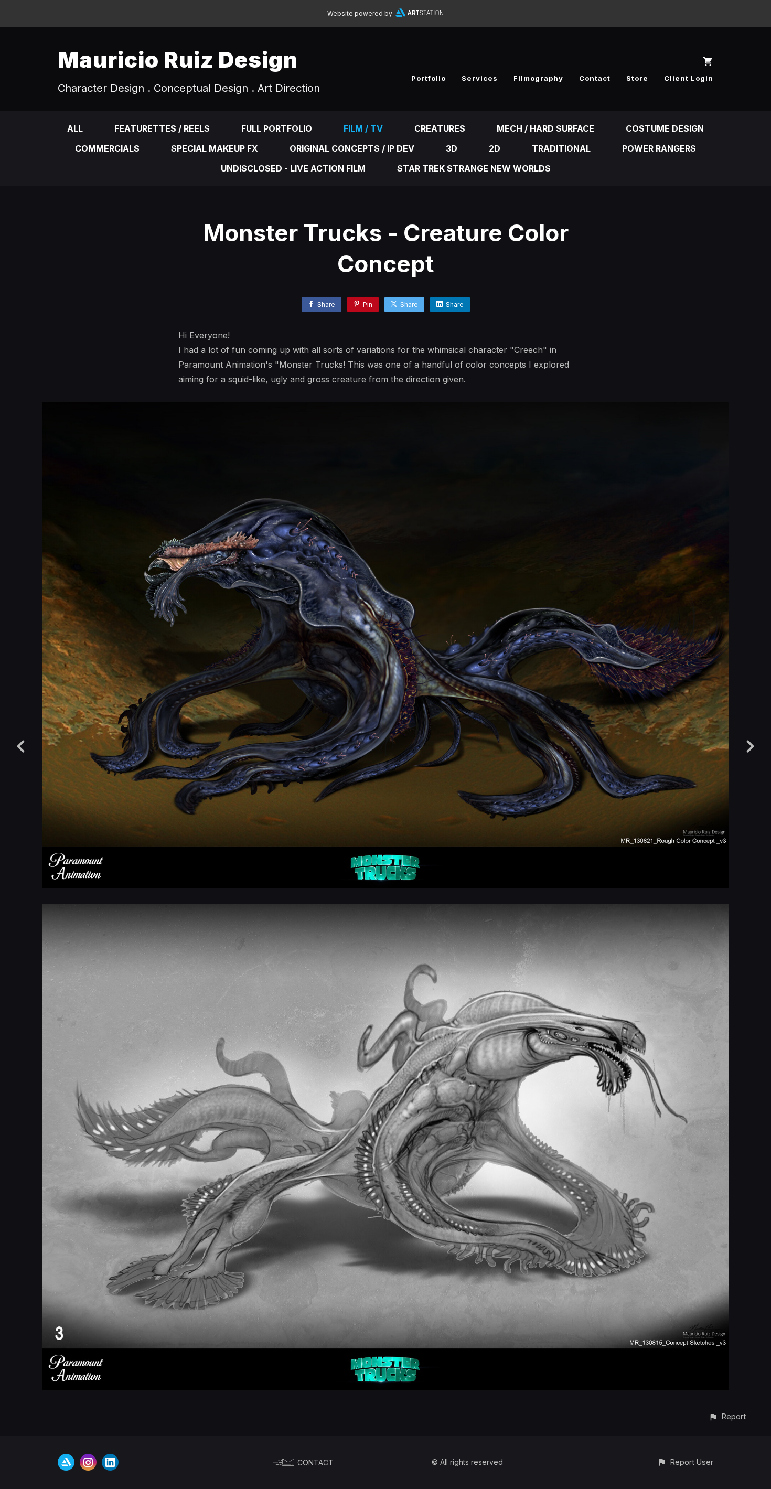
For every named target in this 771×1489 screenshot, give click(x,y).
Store (637, 78)
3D (451, 148)
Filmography (538, 78)
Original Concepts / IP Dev (352, 148)
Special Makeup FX (214, 148)
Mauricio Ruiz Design (178, 59)
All (75, 128)
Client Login (688, 78)
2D (494, 148)
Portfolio (428, 78)
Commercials (107, 148)
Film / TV (363, 128)
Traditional (561, 148)
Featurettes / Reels (162, 128)
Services (480, 78)
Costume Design (665, 128)
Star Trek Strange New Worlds (474, 168)
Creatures (439, 128)
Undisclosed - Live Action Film (293, 168)
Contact (595, 78)
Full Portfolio (276, 128)
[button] (727, 1416)
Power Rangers (659, 148)
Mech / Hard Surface (545, 128)
